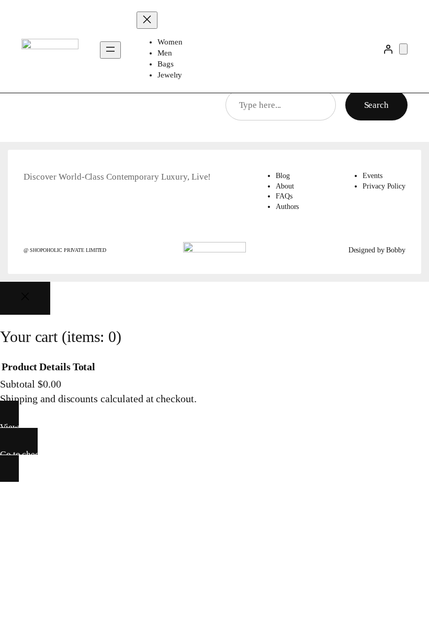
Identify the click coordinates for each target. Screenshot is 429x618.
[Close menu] (147, 20)
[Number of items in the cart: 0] (403, 48)
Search (376, 105)
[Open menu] (110, 50)
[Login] (388, 49)
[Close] (25, 298)
